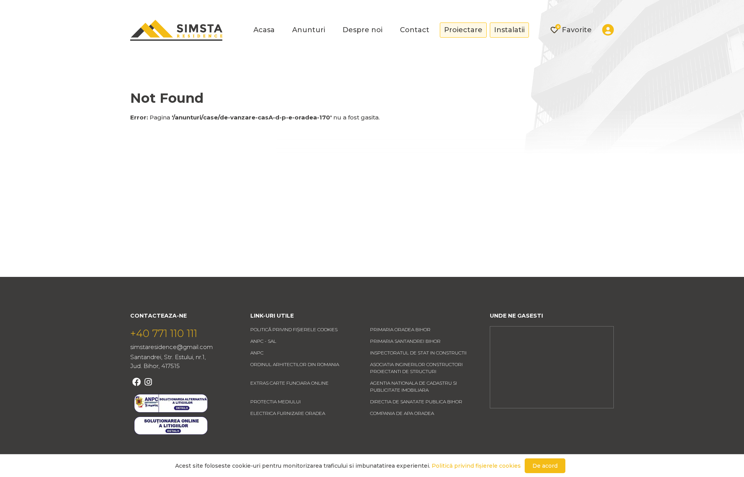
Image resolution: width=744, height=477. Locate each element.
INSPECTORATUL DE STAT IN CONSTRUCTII (418, 353)
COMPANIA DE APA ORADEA (402, 413)
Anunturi (308, 30)
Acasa (264, 30)
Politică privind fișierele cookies (294, 329)
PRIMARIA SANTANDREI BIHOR (405, 341)
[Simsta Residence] (176, 30)
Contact (414, 30)
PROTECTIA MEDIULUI (275, 401)
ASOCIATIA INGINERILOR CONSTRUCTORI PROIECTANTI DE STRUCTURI (416, 367)
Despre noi (362, 30)
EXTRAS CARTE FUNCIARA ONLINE (289, 383)
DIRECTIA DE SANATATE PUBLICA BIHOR (416, 401)
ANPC (257, 353)
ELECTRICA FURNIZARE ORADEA (287, 413)
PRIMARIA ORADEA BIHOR (400, 329)
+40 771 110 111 (163, 333)
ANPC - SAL (263, 341)
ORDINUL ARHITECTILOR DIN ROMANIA (294, 364)
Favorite (574, 29)
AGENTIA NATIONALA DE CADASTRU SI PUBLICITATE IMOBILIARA (413, 386)
